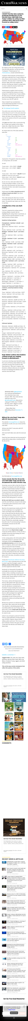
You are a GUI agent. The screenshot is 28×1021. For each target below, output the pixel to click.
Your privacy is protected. (8, 685)
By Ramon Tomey (15, 865)
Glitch (20, 659)
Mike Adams (10, 24)
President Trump (10, 661)
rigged (17, 661)
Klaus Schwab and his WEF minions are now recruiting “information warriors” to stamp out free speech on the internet (16, 902)
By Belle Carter (14, 948)
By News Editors (15, 918)
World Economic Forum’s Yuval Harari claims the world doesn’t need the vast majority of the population (16, 952)
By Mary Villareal (15, 873)
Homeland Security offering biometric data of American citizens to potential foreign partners (15, 946)
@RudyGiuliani (18, 391)
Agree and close (14, 1012)
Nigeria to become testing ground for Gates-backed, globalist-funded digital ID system (16, 933)
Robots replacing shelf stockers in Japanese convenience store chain (15, 964)
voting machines (6, 662)
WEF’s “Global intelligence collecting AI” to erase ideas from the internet (16, 922)
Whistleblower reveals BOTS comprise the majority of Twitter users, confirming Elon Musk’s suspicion (16, 863)
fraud (16, 659)
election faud (11, 659)
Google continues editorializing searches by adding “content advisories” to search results (16, 916)
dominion (4, 659)
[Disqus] (14, 763)
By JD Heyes (14, 891)
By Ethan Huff (14, 883)
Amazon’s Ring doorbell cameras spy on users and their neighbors (16, 939)
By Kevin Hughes (15, 929)
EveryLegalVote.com (14, 422)
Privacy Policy (11, 1009)
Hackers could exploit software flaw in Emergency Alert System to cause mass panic (16, 977)
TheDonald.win (6, 72)
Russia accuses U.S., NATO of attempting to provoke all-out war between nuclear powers (16, 895)
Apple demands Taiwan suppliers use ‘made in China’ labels (15, 983)
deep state (21, 657)
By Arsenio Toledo (15, 955)
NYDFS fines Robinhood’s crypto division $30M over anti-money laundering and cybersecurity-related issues (16, 989)
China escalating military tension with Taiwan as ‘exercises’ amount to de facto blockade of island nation (16, 909)
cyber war (15, 657)
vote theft (22, 661)
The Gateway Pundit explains (11, 108)
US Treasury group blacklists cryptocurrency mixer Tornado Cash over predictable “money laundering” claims (16, 970)
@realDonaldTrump (10, 400)
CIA (11, 657)
